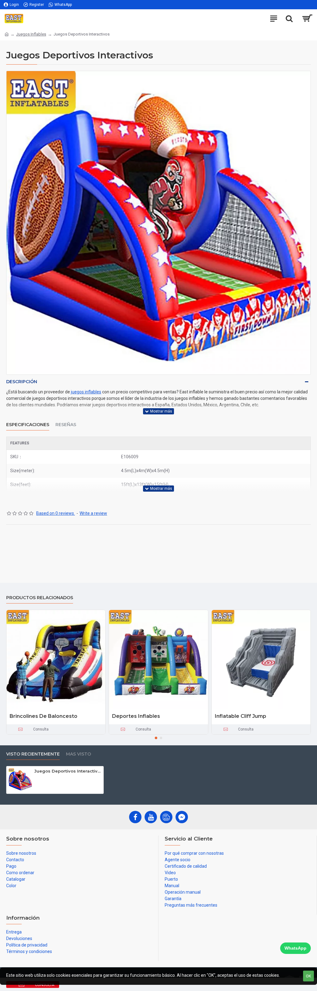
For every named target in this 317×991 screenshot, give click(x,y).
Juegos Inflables (31, 34)
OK (308, 976)
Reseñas (65, 424)
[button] (156, 738)
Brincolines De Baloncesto (43, 716)
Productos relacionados (39, 597)
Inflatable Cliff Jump (240, 716)
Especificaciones (27, 424)
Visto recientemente (33, 754)
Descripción (21, 381)
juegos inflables (86, 391)
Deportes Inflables (136, 716)
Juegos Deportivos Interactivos (67, 771)
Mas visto (78, 754)
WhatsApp (295, 948)
